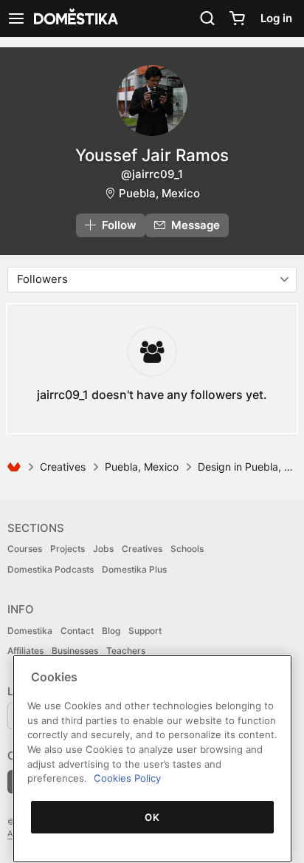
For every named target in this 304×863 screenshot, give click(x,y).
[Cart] (237, 18)
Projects (67, 548)
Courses (24, 548)
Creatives (63, 466)
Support (145, 630)
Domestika (29, 630)
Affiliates (25, 650)
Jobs (103, 548)
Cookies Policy (127, 778)
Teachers (125, 650)
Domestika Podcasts (50, 569)
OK (152, 817)
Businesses (75, 650)
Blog (111, 630)
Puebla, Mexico (159, 193)
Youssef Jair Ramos (152, 155)
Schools (187, 548)
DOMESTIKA (74, 18)
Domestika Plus (134, 569)
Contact (77, 630)
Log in (276, 18)
